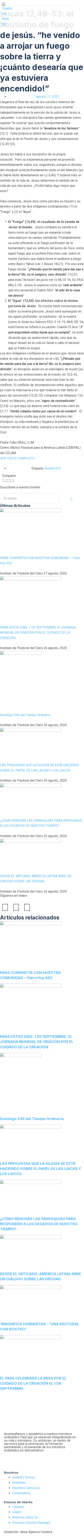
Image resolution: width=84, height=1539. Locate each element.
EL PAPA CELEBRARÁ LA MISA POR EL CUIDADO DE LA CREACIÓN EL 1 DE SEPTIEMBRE (33, 1383)
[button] (44, 14)
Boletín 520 (52, 468)
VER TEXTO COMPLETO (17, 458)
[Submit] (71, 499)
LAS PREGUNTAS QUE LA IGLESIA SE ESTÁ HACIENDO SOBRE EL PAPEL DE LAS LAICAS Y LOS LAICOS (40, 1168)
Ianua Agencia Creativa (28, 1532)
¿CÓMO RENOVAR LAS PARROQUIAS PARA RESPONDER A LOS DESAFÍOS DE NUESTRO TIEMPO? (39, 1224)
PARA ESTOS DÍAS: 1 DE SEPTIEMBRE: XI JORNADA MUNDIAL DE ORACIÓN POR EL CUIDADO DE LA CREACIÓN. (38, 632)
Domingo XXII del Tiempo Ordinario (25, 715)
